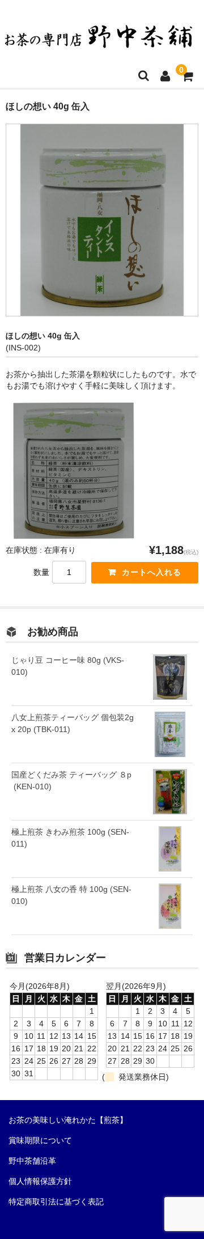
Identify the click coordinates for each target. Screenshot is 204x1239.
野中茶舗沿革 (32, 1160)
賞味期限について (40, 1140)
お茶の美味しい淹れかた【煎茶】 (68, 1119)
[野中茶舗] (99, 41)
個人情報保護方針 (40, 1181)
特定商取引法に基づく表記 (56, 1201)
